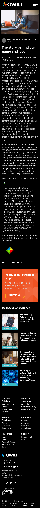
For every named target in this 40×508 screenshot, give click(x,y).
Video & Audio (8, 444)
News (4, 437)
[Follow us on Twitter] (7, 483)
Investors (25, 425)
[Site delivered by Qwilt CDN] (20, 491)
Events (4, 439)
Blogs (4, 447)
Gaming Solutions (28, 409)
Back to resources (12, 262)
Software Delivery (28, 407)
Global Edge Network (7, 410)
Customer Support (10, 466)
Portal (23, 439)
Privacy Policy (4, 504)
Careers (24, 420)
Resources (7, 433)
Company (26, 417)
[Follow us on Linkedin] (11, 483)
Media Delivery (8, 404)
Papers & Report (9, 442)
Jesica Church (13, 39)
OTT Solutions (27, 404)
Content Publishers (7, 399)
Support (25, 433)
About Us (25, 423)
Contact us (14, 295)
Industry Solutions (26, 399)
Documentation (28, 437)
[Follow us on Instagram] (15, 483)
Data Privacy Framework (14, 504)
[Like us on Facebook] (3, 483)
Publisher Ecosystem (6, 426)
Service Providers (6, 418)
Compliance (26, 428)
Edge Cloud (6, 423)
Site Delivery (7, 407)
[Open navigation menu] (35, 4)
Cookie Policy (25, 504)
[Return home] (12, 4)
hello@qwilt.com (9, 460)
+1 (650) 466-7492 (9, 463)
